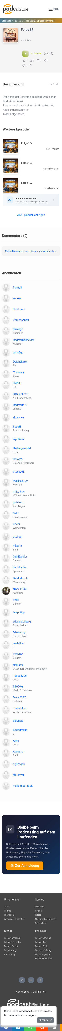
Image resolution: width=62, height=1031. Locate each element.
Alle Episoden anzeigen (31, 215)
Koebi (16, 524)
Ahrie (16, 740)
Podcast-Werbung (43, 950)
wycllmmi (18, 439)
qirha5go (18, 352)
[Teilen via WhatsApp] (30, 1027)
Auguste (18, 751)
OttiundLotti (20, 394)
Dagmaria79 (20, 405)
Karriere (7, 911)
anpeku (17, 298)
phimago (18, 329)
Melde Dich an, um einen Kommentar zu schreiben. (31, 251)
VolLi (16, 600)
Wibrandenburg (22, 621)
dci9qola (18, 720)
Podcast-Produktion (44, 958)
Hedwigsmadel (22, 448)
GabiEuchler (20, 556)
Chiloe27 (18, 459)
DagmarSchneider (23, 340)
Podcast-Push (41, 946)
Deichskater (20, 361)
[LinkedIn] (31, 980)
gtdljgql (17, 536)
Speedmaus (20, 730)
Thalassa (18, 372)
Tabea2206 (20, 675)
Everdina (18, 654)
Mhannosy (19, 632)
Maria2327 (19, 697)
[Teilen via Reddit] (42, 1027)
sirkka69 (18, 665)
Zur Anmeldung (27, 866)
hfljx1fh (17, 545)
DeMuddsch (20, 578)
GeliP (16, 513)
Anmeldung (9, 954)
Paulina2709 (20, 480)
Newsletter (39, 906)
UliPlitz (17, 383)
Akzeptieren (45, 1020)
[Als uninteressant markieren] (51, 53)
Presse (38, 915)
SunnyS (17, 287)
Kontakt (38, 911)
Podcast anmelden (12, 938)
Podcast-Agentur (42, 954)
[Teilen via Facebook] (6, 1027)
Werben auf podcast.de (14, 919)
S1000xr (18, 686)
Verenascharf (21, 320)
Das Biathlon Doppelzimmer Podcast (42, 21)
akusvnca (18, 417)
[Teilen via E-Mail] (54, 1027)
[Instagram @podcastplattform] (22, 980)
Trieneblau (19, 708)
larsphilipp (19, 612)
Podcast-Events (11, 946)
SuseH (17, 426)
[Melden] (30, 65)
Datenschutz (40, 923)
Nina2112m (20, 589)
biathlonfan (20, 567)
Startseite (6, 21)
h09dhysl (18, 775)
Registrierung (10, 950)
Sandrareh (19, 309)
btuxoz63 (18, 471)
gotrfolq (18, 502)
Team (6, 906)
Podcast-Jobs (41, 942)
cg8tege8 (19, 764)
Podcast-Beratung (43, 938)
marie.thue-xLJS (23, 785)
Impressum (9, 915)
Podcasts (18, 21)
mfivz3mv (19, 491)
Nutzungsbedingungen (45, 919)
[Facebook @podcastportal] (40, 980)
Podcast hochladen (12, 942)
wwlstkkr (18, 643)
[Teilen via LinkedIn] (18, 1027)
